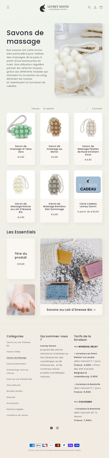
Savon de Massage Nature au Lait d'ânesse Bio (21, 207)
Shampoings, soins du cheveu (17, 371)
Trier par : (36, 108)
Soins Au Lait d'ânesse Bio (19, 379)
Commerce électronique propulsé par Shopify (63, 450)
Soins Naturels (14, 385)
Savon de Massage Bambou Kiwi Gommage (54, 206)
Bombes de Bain (15, 391)
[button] (8, 7)
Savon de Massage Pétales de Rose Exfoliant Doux (88, 150)
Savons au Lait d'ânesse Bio (69, 310)
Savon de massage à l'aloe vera (21, 149)
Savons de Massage (16, 357)
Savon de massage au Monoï (54, 149)
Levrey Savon (40, 450)
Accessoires (13, 403)
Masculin (11, 397)
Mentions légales (15, 409)
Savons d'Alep (13, 351)
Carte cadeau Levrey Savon (88, 205)
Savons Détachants (16, 363)
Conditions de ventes (17, 415)
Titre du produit (21, 255)
